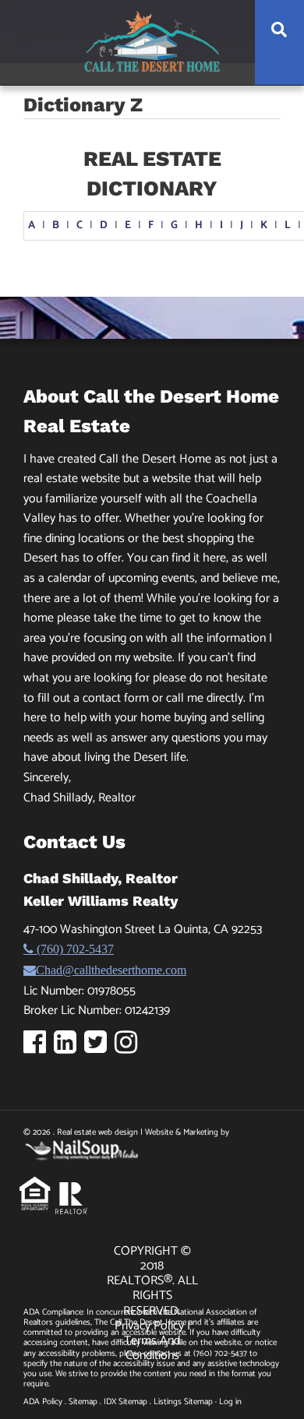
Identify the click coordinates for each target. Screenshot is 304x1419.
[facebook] (38, 1047)
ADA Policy (42, 1402)
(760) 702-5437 (74, 948)
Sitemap (83, 1402)
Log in (230, 1402)
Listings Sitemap (183, 1402)
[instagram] (130, 1047)
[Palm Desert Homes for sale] (152, 42)
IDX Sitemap (125, 1402)
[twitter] (99, 1047)
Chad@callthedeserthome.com (111, 969)
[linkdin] (69, 1047)
